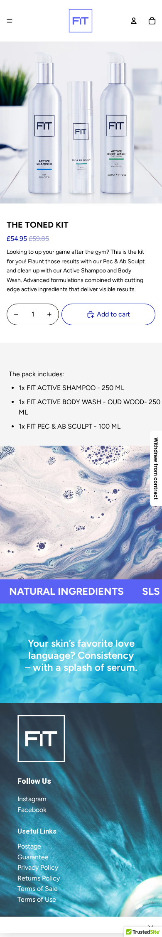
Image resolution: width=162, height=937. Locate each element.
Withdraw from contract (156, 468)
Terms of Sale (37, 889)
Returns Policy (38, 878)
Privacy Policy (37, 867)
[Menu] (9, 20)
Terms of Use (36, 899)
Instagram (32, 799)
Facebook (32, 810)
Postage (29, 846)
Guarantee (33, 857)
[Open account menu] (134, 21)
